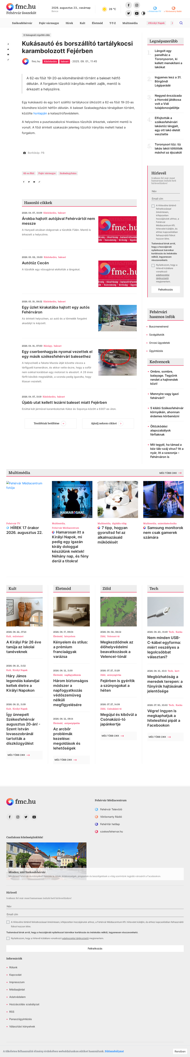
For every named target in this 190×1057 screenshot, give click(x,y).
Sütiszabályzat (114, 1051)
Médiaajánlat (17, 989)
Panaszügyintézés (20, 1019)
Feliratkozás (165, 289)
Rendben (180, 1051)
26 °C (112, 9)
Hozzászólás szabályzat (24, 1004)
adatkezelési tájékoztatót (75, 938)
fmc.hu (36, 61)
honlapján (40, 113)
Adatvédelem (17, 996)
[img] (21, 7)
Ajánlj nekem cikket (104, 423)
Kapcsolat (15, 974)
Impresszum (16, 982)
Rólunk (13, 967)
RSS (11, 1011)
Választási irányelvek (22, 1026)
